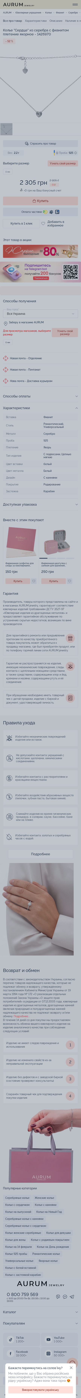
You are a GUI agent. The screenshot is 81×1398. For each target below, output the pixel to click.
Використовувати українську (40, 1389)
